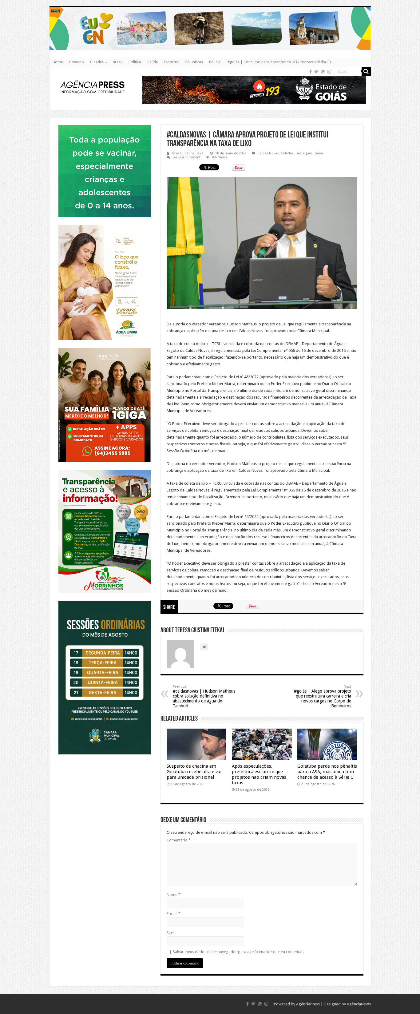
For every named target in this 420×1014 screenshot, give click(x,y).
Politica (135, 62)
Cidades (97, 62)
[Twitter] (316, 71)
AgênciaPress (308, 1004)
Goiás (319, 153)
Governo (76, 62)
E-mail (173, 913)
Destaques (304, 153)
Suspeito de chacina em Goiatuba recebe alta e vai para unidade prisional (194, 771)
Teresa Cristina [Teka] (188, 153)
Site (170, 932)
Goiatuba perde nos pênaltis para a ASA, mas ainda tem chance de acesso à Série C (327, 771)
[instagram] (329, 71)
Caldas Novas (268, 153)
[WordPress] (323, 71)
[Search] (366, 71)
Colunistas (194, 62)
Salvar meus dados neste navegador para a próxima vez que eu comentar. (238, 951)
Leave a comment (186, 157)
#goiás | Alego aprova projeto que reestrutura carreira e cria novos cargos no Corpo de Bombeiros (322, 696)
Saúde (152, 62)
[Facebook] (310, 71)
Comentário (179, 840)
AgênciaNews (359, 1004)
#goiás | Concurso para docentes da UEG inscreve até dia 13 (279, 62)
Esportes (171, 62)
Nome (173, 894)
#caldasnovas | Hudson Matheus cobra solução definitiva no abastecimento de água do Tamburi (204, 696)
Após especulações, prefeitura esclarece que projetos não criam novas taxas (259, 774)
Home (58, 62)
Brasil (117, 62)
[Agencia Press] (92, 86)
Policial (215, 62)
